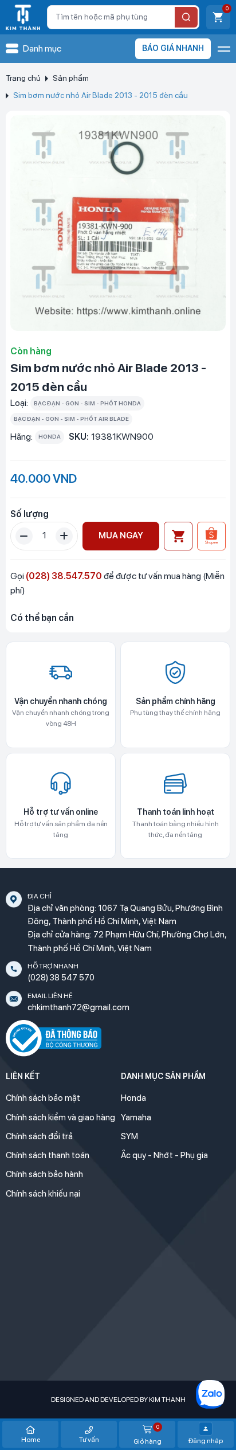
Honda (133, 1098)
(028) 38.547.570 (64, 575)
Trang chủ (23, 78)
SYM (129, 1136)
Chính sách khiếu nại (43, 1194)
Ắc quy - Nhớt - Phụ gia (164, 1155)
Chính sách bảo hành (44, 1174)
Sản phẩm (71, 78)
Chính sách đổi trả (39, 1136)
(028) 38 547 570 (61, 977)
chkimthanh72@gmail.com (78, 1007)
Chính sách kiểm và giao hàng (60, 1117)
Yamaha (136, 1117)
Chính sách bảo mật (43, 1098)
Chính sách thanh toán (47, 1155)
